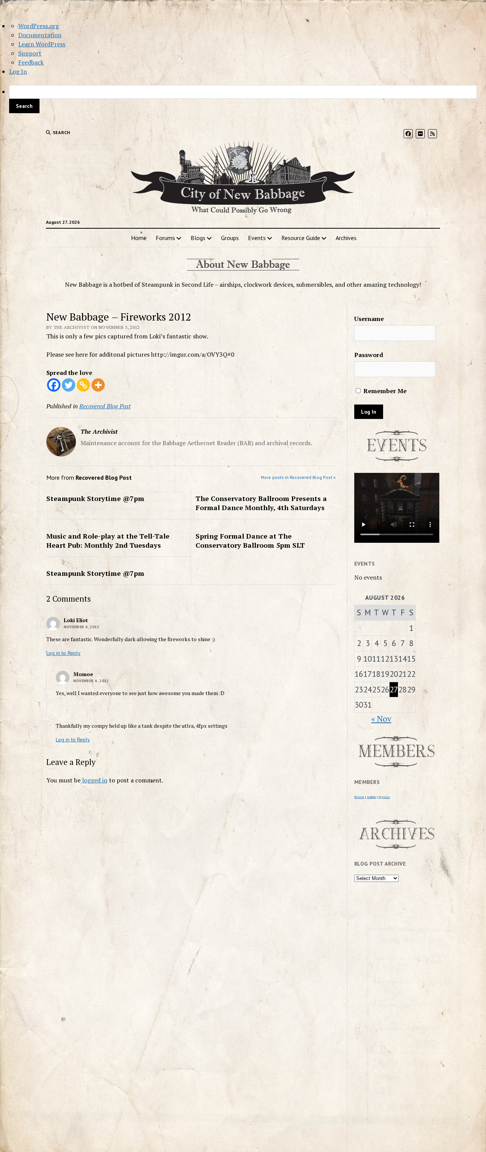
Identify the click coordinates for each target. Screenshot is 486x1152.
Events (257, 238)
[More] (98, 385)
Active (371, 797)
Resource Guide (300, 238)
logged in (94, 780)
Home (139, 238)
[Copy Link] (83, 385)
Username (369, 318)
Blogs (198, 238)
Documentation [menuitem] (40, 35)
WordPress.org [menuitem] (38, 26)
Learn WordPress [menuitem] (41, 44)
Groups (230, 238)
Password (368, 355)
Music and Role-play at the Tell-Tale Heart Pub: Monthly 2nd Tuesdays (107, 540)
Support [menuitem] (29, 53)
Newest (359, 797)
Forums (165, 238)
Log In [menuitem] (18, 71)
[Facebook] (53, 385)
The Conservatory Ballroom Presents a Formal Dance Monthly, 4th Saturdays (261, 503)
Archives (346, 238)
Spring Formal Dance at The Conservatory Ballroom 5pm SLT (250, 540)
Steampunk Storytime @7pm (95, 498)
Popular (384, 797)
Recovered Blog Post (105, 406)
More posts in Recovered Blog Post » (298, 477)
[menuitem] (243, 99)
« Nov (381, 718)
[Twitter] (68, 385)
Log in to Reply (63, 652)
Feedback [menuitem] (31, 62)
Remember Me (384, 391)
